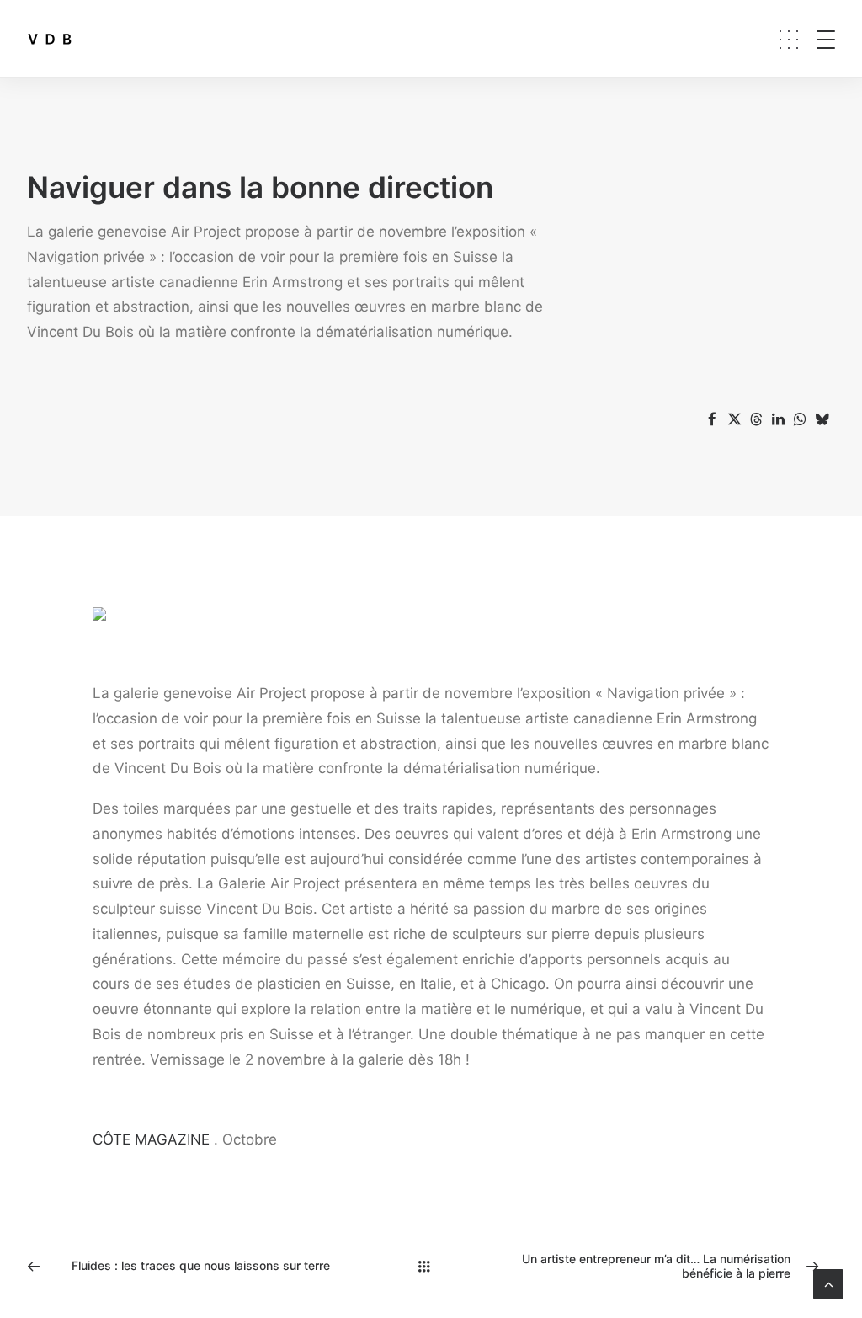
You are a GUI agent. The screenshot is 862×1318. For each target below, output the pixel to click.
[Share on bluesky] (821, 419)
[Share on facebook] (712, 419)
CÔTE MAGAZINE (151, 1139)
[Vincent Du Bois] (49, 38)
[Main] (431, 1266)
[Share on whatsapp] (800, 419)
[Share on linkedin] (778, 419)
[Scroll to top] (828, 1283)
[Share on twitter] (734, 419)
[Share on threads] (756, 419)
